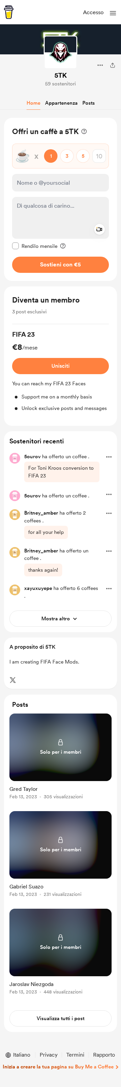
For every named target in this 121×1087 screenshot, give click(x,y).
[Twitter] (12, 680)
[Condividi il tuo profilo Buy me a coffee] (113, 65)
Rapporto (104, 1055)
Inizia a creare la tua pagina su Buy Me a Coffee (58, 1067)
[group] (60, 371)
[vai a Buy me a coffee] (8, 12)
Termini (75, 1055)
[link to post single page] (60, 758)
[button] (113, 13)
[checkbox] (34, 245)
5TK (60, 75)
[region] (60, 199)
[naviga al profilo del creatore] (60, 52)
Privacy (48, 1055)
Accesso (93, 12)
